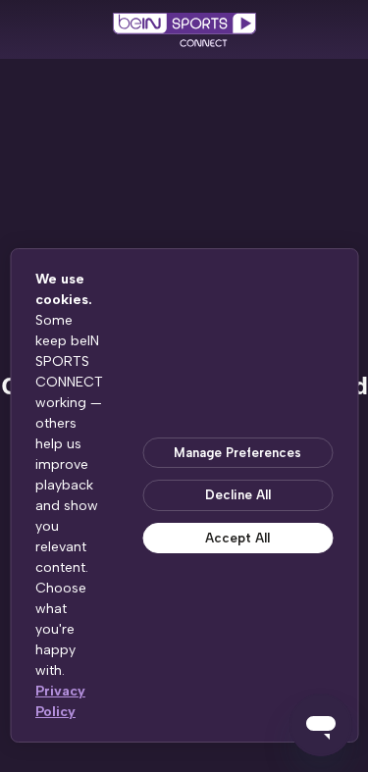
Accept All (237, 538)
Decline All (238, 495)
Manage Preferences (237, 452)
